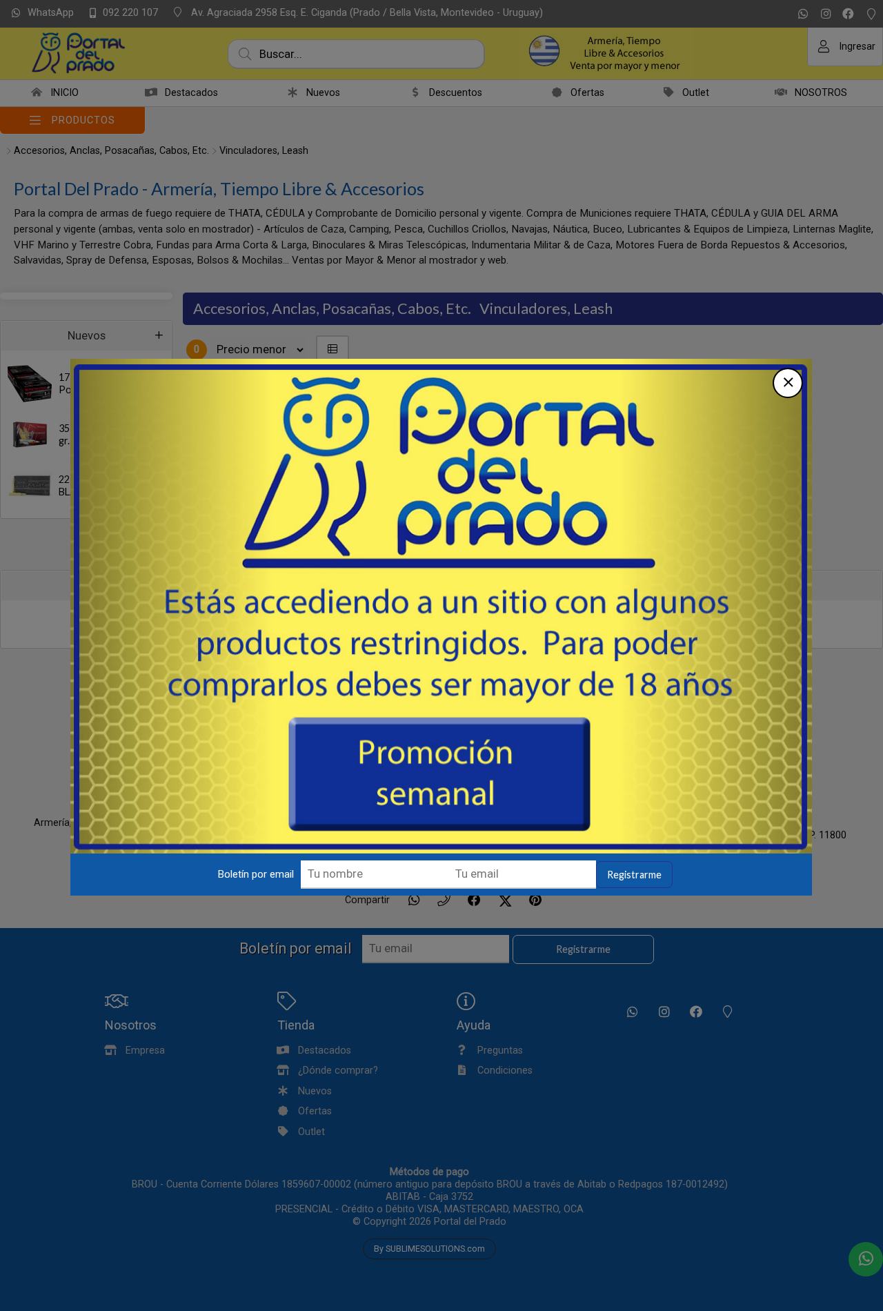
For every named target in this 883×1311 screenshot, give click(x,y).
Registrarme (634, 874)
